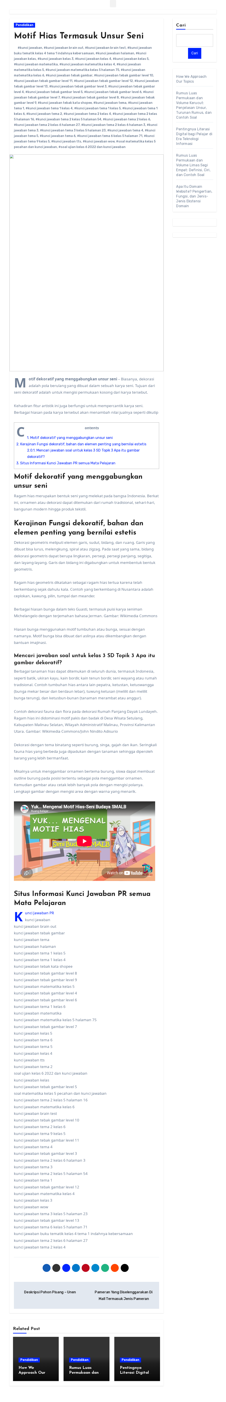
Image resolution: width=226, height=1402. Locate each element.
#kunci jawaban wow (99, 141)
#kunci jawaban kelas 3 (55, 59)
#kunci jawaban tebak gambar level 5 (54, 92)
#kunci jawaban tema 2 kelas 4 (87, 114)
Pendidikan (24, 25)
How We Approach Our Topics (32, 1372)
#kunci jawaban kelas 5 (131, 59)
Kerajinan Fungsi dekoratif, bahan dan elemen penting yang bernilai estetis (81, 444)
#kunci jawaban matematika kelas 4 (87, 64)
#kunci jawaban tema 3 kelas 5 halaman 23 (73, 130)
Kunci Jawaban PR (39, 912)
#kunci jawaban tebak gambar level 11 (43, 81)
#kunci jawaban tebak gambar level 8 (90, 97)
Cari (181, 25)
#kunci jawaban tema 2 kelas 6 (126, 119)
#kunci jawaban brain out (63, 48)
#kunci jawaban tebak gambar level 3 (78, 86)
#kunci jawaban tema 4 (125, 130)
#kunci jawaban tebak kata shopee (65, 103)
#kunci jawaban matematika (36, 64)
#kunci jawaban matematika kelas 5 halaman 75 (82, 70)
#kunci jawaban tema (109, 103)
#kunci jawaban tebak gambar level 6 (112, 92)
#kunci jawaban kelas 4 (93, 59)
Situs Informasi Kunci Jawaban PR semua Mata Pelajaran (65, 463)
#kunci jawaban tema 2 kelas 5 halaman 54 (68, 119)
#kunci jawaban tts (66, 141)
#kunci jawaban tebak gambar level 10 (123, 75)
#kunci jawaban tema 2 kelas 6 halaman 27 (47, 125)
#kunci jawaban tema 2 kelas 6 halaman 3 (113, 125)
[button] (113, 3)
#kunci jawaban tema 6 (57, 136)
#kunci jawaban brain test (105, 48)
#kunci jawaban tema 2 (44, 114)
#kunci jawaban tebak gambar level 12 (103, 81)
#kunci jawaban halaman (115, 53)
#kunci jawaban (30, 48)
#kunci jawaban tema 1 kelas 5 (97, 108)
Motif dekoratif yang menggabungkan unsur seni (70, 438)
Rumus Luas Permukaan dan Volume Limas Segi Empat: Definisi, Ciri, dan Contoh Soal (193, 165)
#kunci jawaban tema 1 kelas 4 (49, 108)
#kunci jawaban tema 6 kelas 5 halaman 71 (109, 136)
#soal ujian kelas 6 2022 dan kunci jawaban (92, 147)
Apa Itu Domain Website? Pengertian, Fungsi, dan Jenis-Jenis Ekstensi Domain (194, 196)
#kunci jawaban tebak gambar (69, 75)
